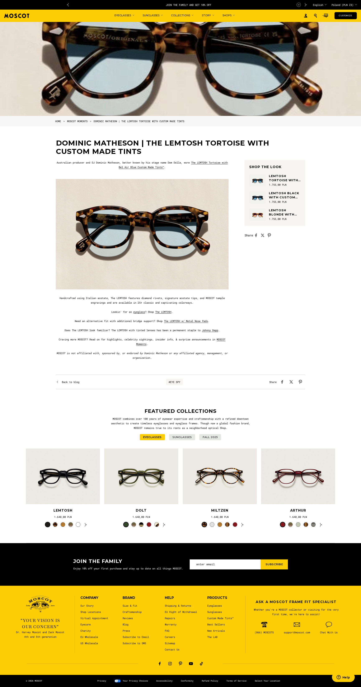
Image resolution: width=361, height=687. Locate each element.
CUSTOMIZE (345, 15)
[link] (63, 476)
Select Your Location (267, 680)
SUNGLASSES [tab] (182, 437)
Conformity (187, 680)
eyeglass (139, 311)
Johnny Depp (210, 330)
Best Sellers (216, 624)
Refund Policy (210, 680)
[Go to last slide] (67, 5)
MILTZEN (219, 510)
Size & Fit (130, 605)
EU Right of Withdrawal (181, 611)
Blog (125, 624)
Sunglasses (214, 611)
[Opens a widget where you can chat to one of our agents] (343, 677)
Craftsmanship (132, 611)
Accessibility (164, 680)
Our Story (87, 605)
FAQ (167, 630)
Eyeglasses (214, 605)
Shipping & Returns (178, 605)
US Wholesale (89, 643)
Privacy (101, 680)
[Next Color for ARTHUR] (321, 524)
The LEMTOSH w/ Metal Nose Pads (186, 321)
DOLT (141, 510)
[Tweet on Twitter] (264, 235)
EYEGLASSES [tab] (152, 437)
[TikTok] (201, 663)
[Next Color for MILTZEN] (242, 524)
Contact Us (172, 649)
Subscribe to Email (136, 637)
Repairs (170, 618)
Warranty (171, 624)
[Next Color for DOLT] (164, 524)
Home (58, 121)
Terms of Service (236, 680)
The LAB (212, 637)
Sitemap (170, 643)
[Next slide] (306, 5)
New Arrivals (216, 630)
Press (126, 630)
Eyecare (85, 624)
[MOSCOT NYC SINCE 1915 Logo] (16, 16)
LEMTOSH (62, 510)
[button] (315, 16)
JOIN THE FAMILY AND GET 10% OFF (187, 4)
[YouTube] (191, 663)
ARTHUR (298, 510)
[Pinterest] (180, 663)
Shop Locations (90, 611)
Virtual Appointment (94, 618)
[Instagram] (170, 663)
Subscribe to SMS (134, 643)
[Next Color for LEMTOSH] (85, 524)
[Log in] (305, 15)
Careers (170, 637)
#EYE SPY (174, 382)
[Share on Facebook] (257, 235)
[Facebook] (159, 663)
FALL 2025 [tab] (210, 437)
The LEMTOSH (163, 311)
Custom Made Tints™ (220, 618)
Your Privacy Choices (135, 680)
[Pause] (299, 5)
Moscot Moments (77, 121)
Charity (85, 630)
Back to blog (70, 382)
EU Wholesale (89, 637)
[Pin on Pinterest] (270, 235)
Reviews (128, 618)
